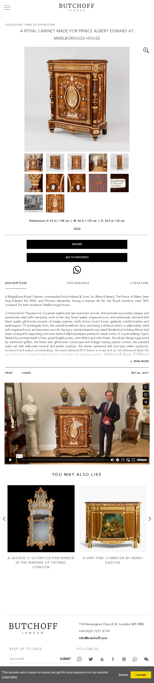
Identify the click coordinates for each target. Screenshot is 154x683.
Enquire (77, 244)
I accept (141, 674)
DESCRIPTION (16, 283)
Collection (14, 24)
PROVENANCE (78, 283)
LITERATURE (139, 283)
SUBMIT (65, 659)
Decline (123, 674)
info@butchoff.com (93, 638)
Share (26, 373)
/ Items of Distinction (39, 24)
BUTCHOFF (77, 6)
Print (9, 373)
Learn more (9, 676)
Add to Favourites (77, 257)
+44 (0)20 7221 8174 (94, 631)
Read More (141, 361)
